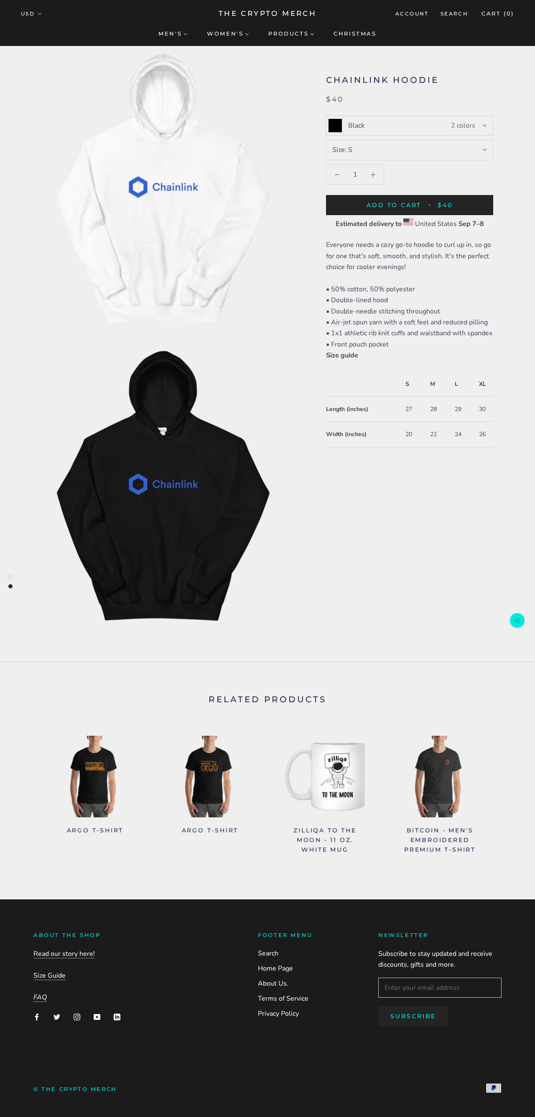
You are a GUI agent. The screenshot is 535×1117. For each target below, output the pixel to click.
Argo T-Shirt (95, 830)
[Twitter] (57, 1016)
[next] (508, 791)
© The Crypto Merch (75, 1089)
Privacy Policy (278, 1013)
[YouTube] (97, 1016)
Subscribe (413, 1016)
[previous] (26, 791)
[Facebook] (36, 1016)
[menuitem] (173, 33)
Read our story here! (64, 953)
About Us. (273, 983)
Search (454, 13)
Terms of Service (283, 998)
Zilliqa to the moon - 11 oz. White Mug (324, 840)
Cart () (498, 13)
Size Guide (49, 975)
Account (412, 13)
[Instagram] (77, 1016)
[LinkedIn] (117, 1016)
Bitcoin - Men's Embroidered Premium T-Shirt (440, 840)
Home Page (275, 968)
